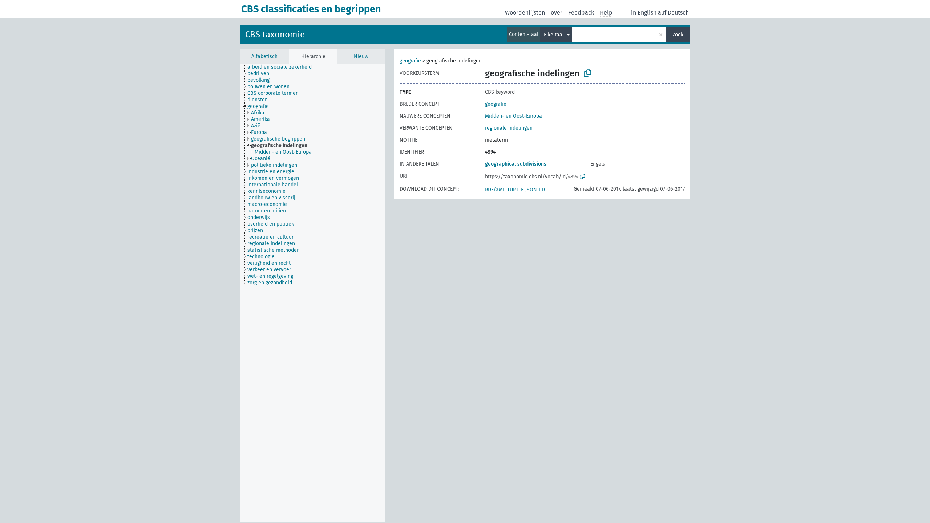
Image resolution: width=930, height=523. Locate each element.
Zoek (677, 35)
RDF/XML (495, 190)
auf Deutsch (673, 12)
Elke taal (554, 35)
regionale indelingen (509, 128)
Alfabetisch (264, 56)
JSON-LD (535, 190)
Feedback (581, 12)
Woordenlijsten (525, 12)
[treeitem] (282, 67)
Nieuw (361, 56)
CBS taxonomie (275, 34)
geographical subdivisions (515, 164)
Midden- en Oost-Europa (513, 116)
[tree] (312, 293)
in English (643, 12)
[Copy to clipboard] (587, 73)
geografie (410, 61)
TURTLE (515, 190)
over (556, 12)
